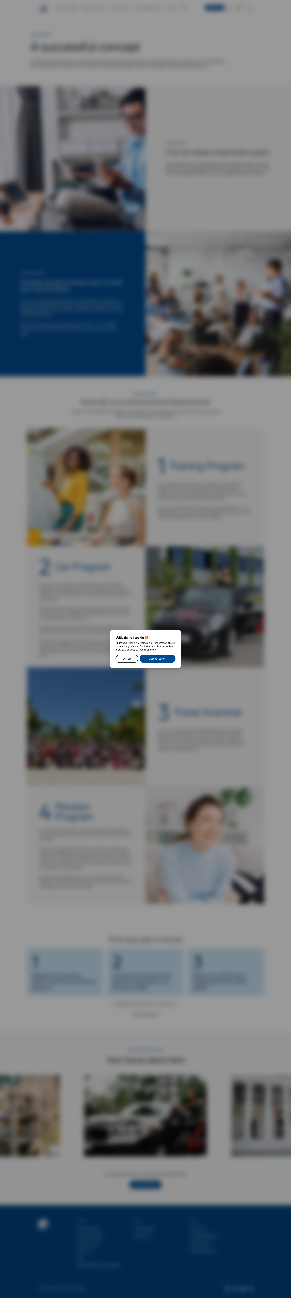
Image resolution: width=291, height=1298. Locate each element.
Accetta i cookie (157, 658)
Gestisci (127, 658)
